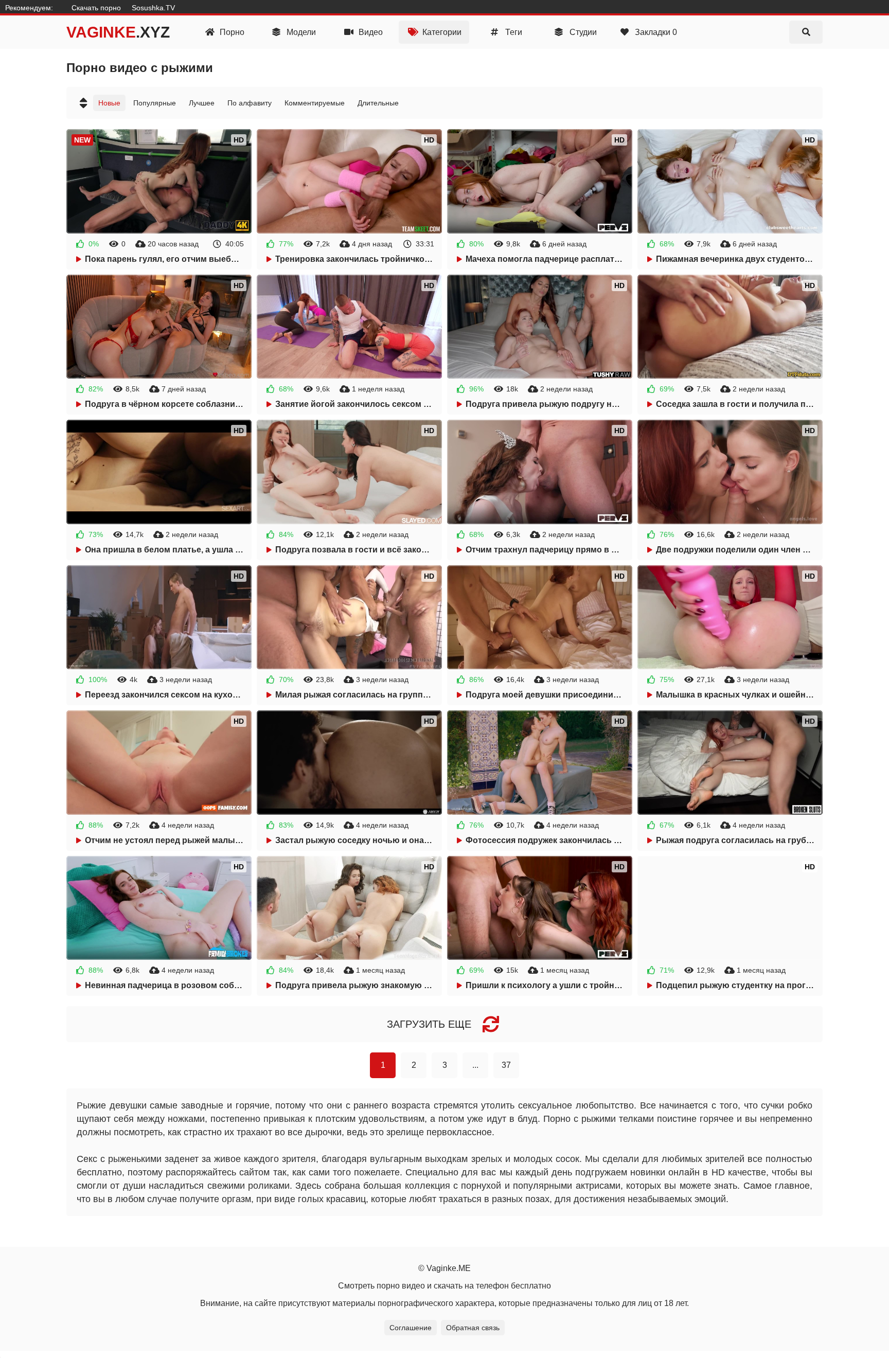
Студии (582, 32)
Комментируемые (315, 103)
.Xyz (118, 32)
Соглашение (410, 1328)
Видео (370, 32)
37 (506, 1065)
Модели (300, 32)
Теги (512, 32)
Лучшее (202, 103)
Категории (440, 32)
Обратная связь (473, 1328)
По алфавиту (249, 103)
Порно (231, 32)
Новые (109, 103)
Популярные (154, 103)
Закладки (655, 32)
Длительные (378, 103)
